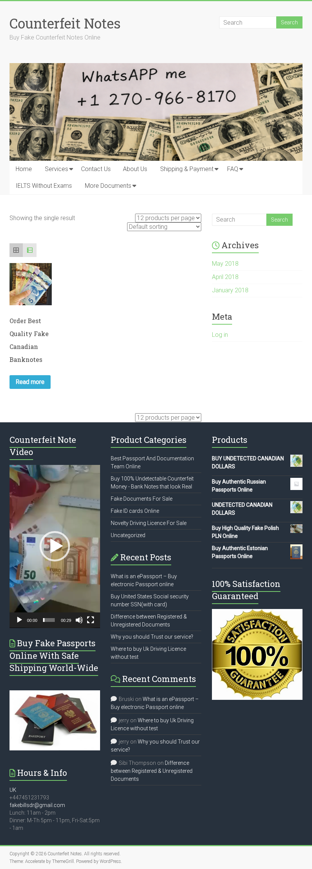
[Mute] (79, 620)
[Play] (19, 620)
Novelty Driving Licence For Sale (148, 523)
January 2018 (230, 290)
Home (24, 169)
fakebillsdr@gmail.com (37, 805)
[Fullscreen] (90, 620)
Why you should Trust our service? (152, 637)
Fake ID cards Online (135, 511)
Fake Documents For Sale (141, 499)
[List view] (30, 250)
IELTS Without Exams (44, 185)
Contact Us (96, 169)
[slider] (49, 620)
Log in (220, 334)
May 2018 (225, 263)
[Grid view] (16, 250)
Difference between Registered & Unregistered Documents (152, 771)
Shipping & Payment (186, 169)
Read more (30, 381)
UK (13, 790)
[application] (55, 546)
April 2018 (225, 277)
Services (56, 169)
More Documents (108, 185)
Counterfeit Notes (65, 23)
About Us (135, 169)
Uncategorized (128, 535)
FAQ (232, 169)
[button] (55, 546)
